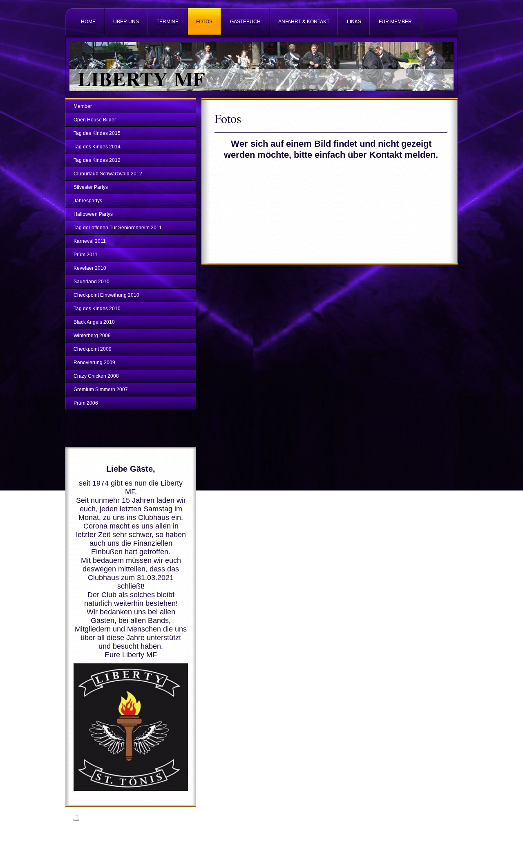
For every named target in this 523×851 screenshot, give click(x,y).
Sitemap (121, 819)
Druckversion (95, 819)
